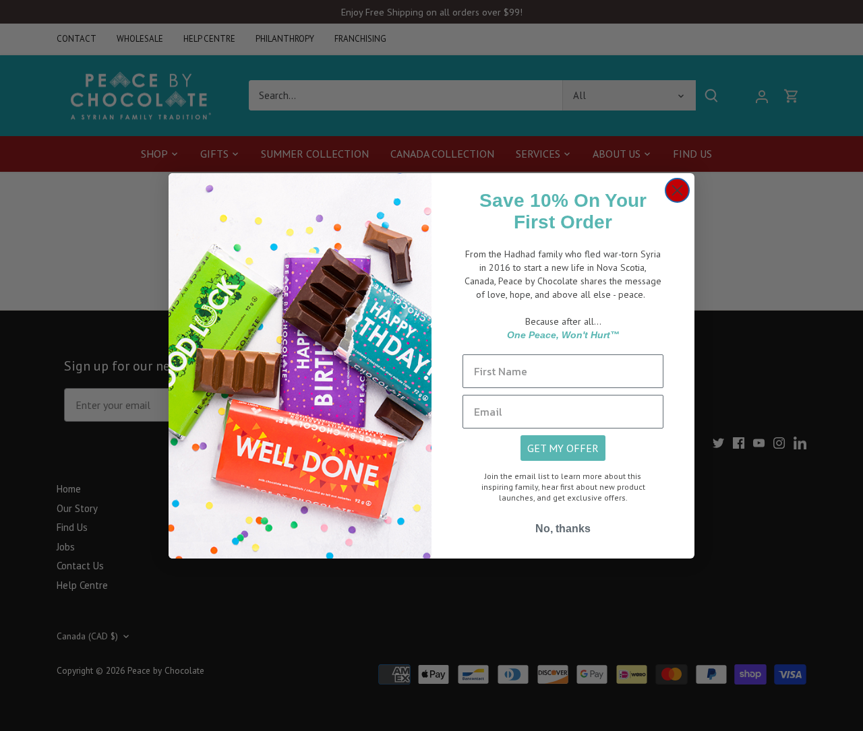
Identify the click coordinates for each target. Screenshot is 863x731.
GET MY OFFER (563, 448)
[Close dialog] (677, 190)
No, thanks (563, 528)
